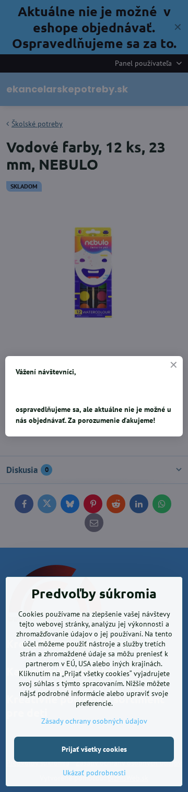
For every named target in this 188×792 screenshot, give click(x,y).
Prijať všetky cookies (94, 749)
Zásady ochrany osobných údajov (94, 721)
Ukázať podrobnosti (94, 772)
